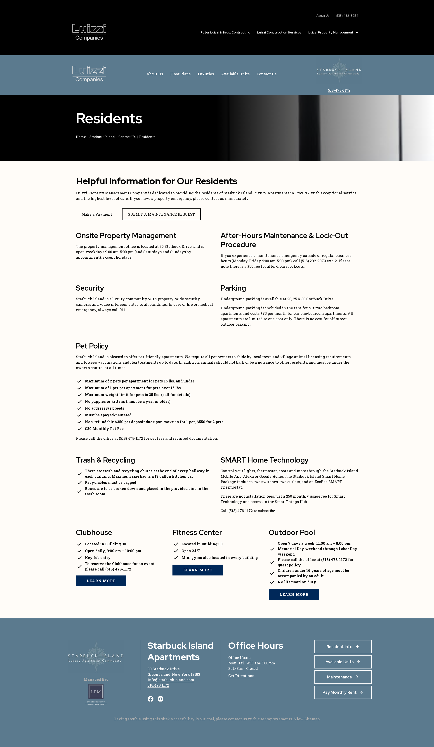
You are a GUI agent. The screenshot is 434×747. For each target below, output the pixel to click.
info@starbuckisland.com (171, 679)
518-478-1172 (339, 90)
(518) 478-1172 (131, 438)
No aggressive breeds (104, 408)
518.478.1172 (158, 685)
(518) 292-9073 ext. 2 (319, 260)
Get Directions (241, 675)
